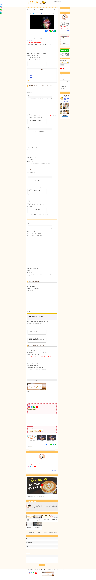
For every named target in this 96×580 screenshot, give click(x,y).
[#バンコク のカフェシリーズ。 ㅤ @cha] (66, 106)
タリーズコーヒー (63, 79)
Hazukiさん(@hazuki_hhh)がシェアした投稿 (35, 98)
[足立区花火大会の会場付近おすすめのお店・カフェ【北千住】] (51, 437)
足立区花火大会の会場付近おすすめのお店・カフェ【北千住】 (50, 532)
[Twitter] (1, 6)
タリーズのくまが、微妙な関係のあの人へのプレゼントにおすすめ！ (46, 520)
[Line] (1, 9)
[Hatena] (1, 12)
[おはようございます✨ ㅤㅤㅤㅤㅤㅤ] (66, 111)
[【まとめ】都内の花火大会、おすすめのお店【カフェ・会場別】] (32, 437)
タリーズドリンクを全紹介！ (64, 81)
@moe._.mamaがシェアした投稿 (32, 131)
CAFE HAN (31, 75)
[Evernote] (1, 13)
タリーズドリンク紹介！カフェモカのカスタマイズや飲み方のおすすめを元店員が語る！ (30, 528)
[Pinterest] (1, 7)
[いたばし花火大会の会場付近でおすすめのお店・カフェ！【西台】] (41, 437)
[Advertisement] (40, 140)
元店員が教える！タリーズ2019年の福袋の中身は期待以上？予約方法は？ (30, 520)
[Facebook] (1, 4)
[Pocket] (1, 10)
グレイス (31, 77)
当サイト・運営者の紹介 (63, 86)
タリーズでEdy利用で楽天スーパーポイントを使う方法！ (54, 519)
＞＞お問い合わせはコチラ (53, 470)
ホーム (61, 74)
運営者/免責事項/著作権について (65, 88)
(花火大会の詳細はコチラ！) (31, 40)
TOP (34, 569)
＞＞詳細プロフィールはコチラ (65, 30)
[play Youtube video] (42, 485)
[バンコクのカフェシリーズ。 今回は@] (64, 106)
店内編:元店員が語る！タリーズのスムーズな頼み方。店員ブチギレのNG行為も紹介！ (38, 527)
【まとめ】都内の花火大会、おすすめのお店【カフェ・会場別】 (33, 532)
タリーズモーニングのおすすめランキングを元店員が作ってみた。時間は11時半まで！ (38, 520)
